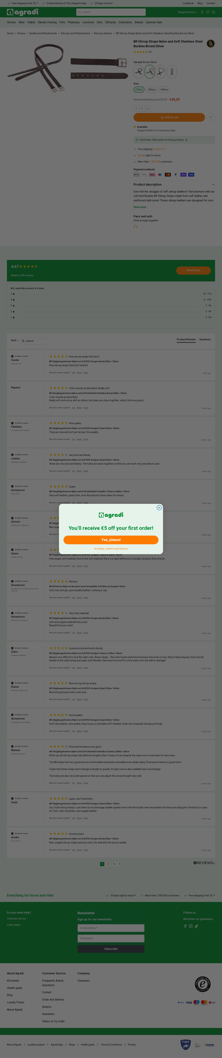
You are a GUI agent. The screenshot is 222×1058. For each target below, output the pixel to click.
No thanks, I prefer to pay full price (111, 548)
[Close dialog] (159, 507)
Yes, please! (111, 539)
